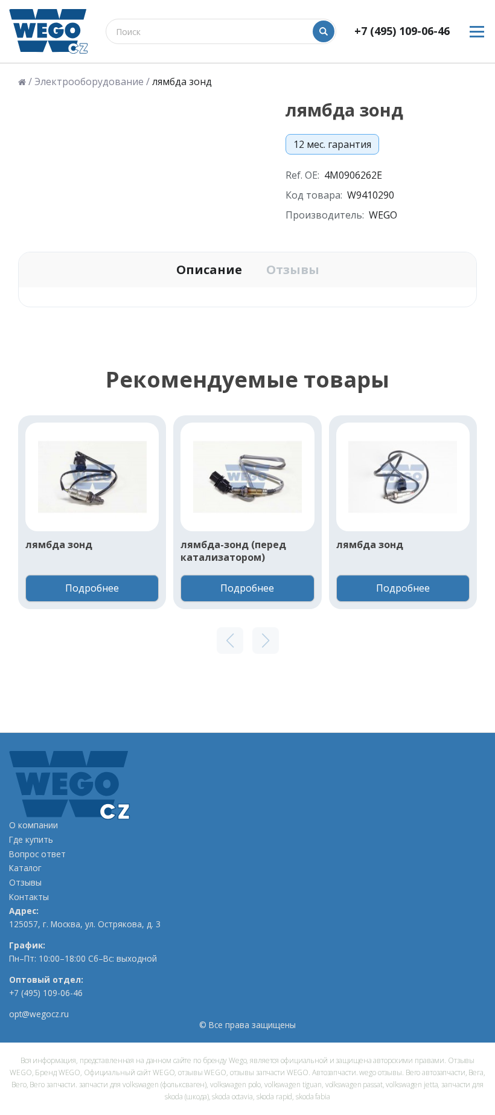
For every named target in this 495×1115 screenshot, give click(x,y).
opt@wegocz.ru (39, 1014)
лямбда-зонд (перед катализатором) (233, 551)
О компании (33, 825)
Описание (209, 270)
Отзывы (292, 270)
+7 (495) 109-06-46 (402, 31)
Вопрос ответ (37, 854)
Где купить (31, 839)
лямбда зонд (58, 544)
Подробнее (92, 588)
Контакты (29, 897)
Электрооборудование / (92, 81)
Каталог (25, 868)
